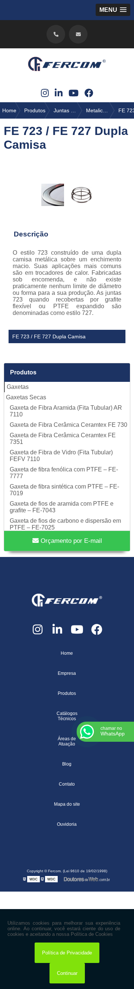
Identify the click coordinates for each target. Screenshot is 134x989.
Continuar (67, 973)
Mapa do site (67, 804)
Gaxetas (18, 387)
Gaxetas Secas (26, 397)
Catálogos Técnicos (67, 716)
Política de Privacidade (67, 953)
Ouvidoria (67, 824)
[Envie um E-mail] (78, 34)
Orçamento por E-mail (70, 540)
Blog (66, 764)
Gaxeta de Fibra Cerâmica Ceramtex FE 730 (68, 425)
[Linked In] (59, 93)
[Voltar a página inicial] (67, 66)
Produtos (23, 372)
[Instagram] (45, 93)
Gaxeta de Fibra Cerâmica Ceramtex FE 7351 (63, 438)
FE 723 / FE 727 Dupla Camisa (49, 336)
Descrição (31, 234)
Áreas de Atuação (67, 741)
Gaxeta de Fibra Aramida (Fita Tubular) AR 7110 (66, 411)
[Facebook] (88, 93)
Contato (67, 784)
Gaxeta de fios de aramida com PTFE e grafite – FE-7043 (62, 506)
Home (67, 653)
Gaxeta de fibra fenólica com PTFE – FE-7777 (64, 472)
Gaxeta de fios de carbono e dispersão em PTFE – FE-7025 (65, 524)
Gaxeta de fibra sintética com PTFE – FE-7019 (64, 489)
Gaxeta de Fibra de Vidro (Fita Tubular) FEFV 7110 (61, 455)
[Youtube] (73, 93)
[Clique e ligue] (56, 34)
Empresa (67, 673)
